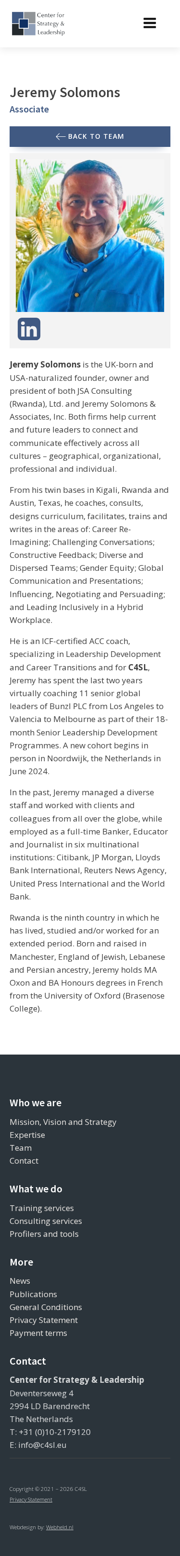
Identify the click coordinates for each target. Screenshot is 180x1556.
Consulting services (46, 1220)
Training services (42, 1207)
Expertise (27, 1134)
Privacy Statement (44, 1319)
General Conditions (46, 1306)
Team (21, 1147)
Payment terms (38, 1332)
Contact (24, 1160)
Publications (33, 1294)
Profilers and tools (44, 1233)
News (20, 1280)
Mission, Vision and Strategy (63, 1121)
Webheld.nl (59, 1527)
